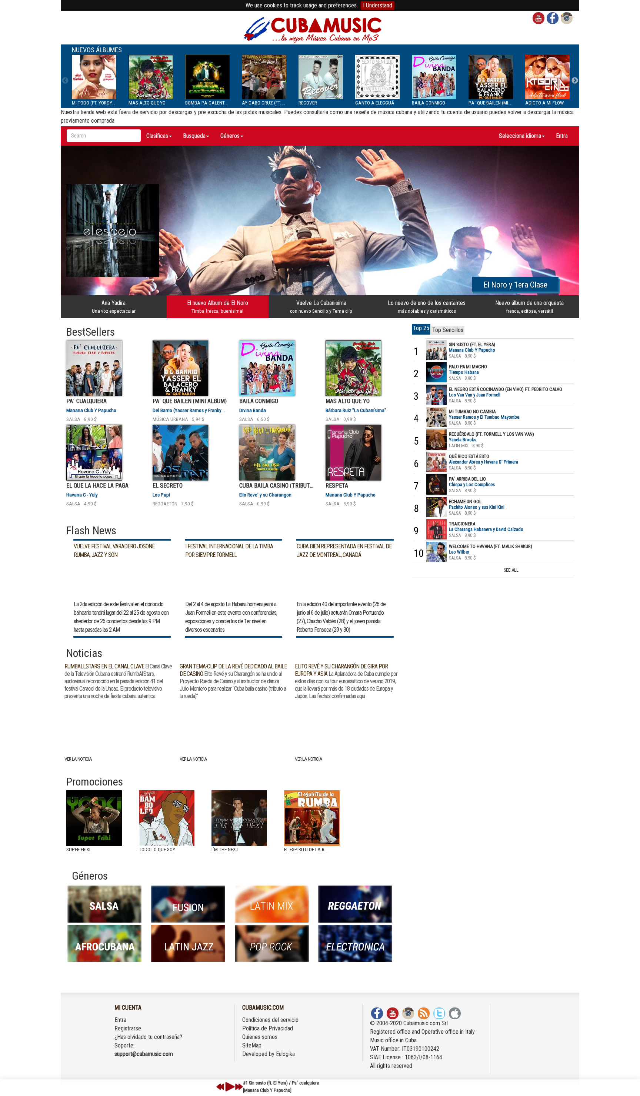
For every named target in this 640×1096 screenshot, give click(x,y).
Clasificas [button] (157, 135)
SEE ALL (511, 570)
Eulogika (285, 1053)
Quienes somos (259, 1036)
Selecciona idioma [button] (520, 135)
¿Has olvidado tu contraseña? (148, 1036)
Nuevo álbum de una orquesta (529, 306)
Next (575, 80)
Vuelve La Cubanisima (321, 306)
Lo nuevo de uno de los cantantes (427, 306)
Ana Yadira (114, 306)
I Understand (377, 5)
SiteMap (251, 1045)
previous (220, 1087)
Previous (65, 80)
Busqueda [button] (194, 135)
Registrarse (127, 1028)
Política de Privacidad (267, 1028)
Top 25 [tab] (421, 328)
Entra (562, 135)
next (239, 1087)
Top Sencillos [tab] (447, 329)
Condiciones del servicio (270, 1019)
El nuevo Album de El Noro (217, 306)
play (229, 1086)
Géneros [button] (230, 135)
